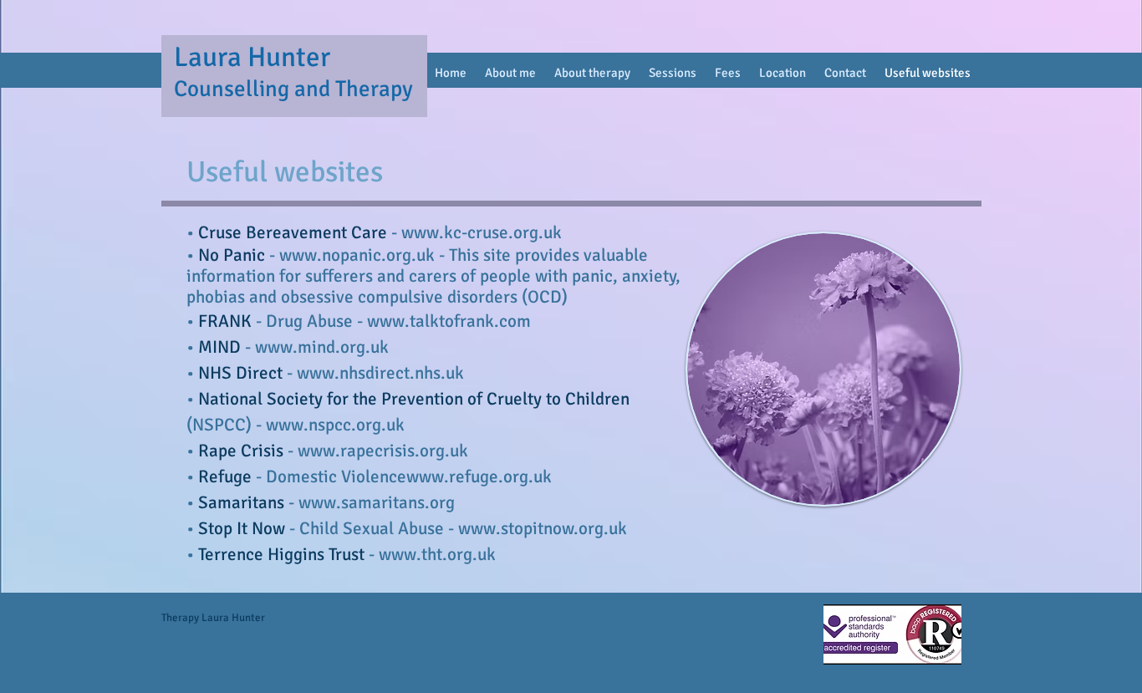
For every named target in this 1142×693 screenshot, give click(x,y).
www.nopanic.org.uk (357, 255)
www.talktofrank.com (449, 321)
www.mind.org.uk (322, 347)
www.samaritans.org (376, 502)
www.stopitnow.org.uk (542, 528)
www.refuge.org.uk (479, 476)
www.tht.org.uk (437, 554)
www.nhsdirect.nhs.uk (380, 373)
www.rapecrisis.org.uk (383, 450)
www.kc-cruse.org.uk (481, 232)
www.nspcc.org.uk (335, 425)
